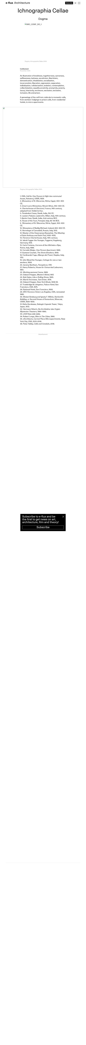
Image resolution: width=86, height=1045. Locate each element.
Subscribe (43, 527)
